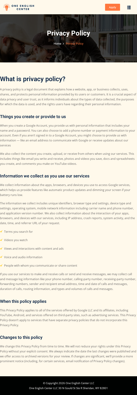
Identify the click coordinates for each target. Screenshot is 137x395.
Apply (112, 7)
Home (57, 44)
